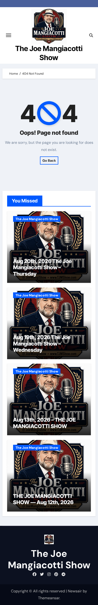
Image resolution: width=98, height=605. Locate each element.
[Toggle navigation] (8, 35)
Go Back (49, 160)
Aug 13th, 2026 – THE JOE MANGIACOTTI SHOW (44, 423)
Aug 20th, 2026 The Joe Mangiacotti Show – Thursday (42, 267)
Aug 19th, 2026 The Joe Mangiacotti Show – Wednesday (42, 343)
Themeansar (48, 597)
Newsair (75, 591)
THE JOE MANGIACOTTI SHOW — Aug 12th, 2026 (43, 499)
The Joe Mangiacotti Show (36, 219)
